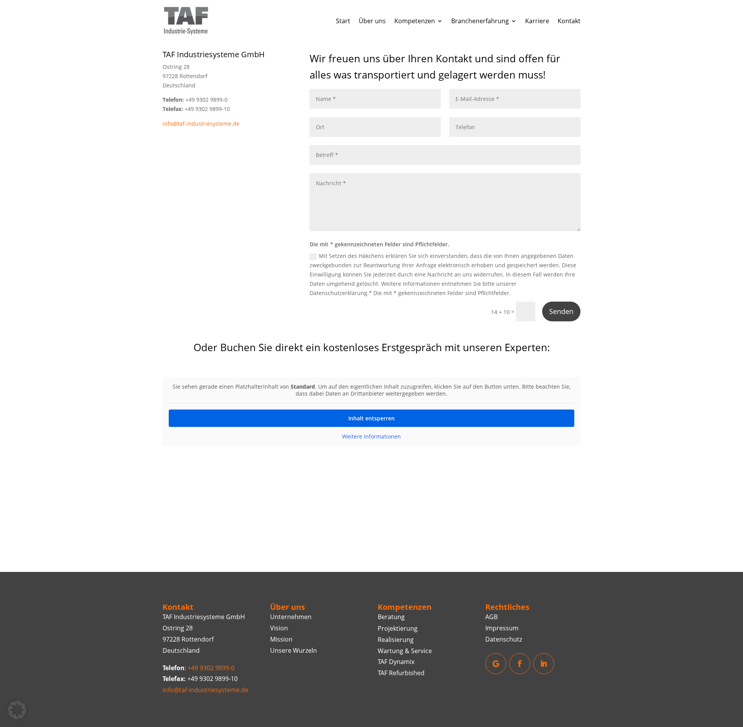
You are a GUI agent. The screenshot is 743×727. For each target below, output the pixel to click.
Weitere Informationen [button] (371, 436)
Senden (561, 311)
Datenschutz (503, 639)
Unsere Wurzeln (293, 650)
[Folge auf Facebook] (519, 663)
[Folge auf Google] (495, 663)
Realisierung (396, 639)
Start (343, 21)
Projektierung (398, 628)
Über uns (372, 21)
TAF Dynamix (396, 661)
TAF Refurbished (401, 673)
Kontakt (569, 21)
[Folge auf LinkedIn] (543, 663)
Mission (281, 639)
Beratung (391, 617)
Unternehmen (291, 617)
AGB (491, 617)
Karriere (537, 21)
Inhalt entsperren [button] (371, 418)
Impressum (502, 628)
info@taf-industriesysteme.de (201, 123)
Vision (279, 628)
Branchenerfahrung (480, 21)
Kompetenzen (414, 21)
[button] (17, 710)
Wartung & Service (405, 651)
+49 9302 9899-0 (211, 668)
